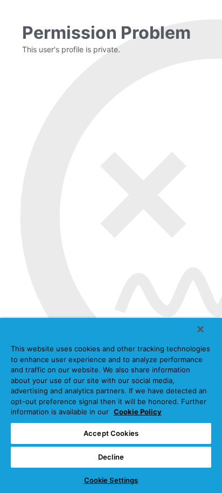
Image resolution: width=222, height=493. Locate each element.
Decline (111, 457)
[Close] (200, 329)
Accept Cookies (111, 433)
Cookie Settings (111, 480)
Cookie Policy (138, 411)
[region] (111, 405)
